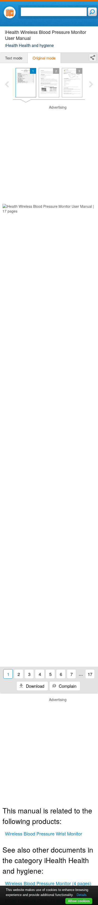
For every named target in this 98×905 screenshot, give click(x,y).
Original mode (44, 57)
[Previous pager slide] (7, 85)
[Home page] (9, 12)
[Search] (92, 12)
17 (90, 674)
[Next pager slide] (91, 85)
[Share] (92, 57)
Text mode (13, 57)
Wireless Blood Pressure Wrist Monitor (43, 833)
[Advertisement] (49, 154)
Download (34, 686)
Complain (67, 686)
